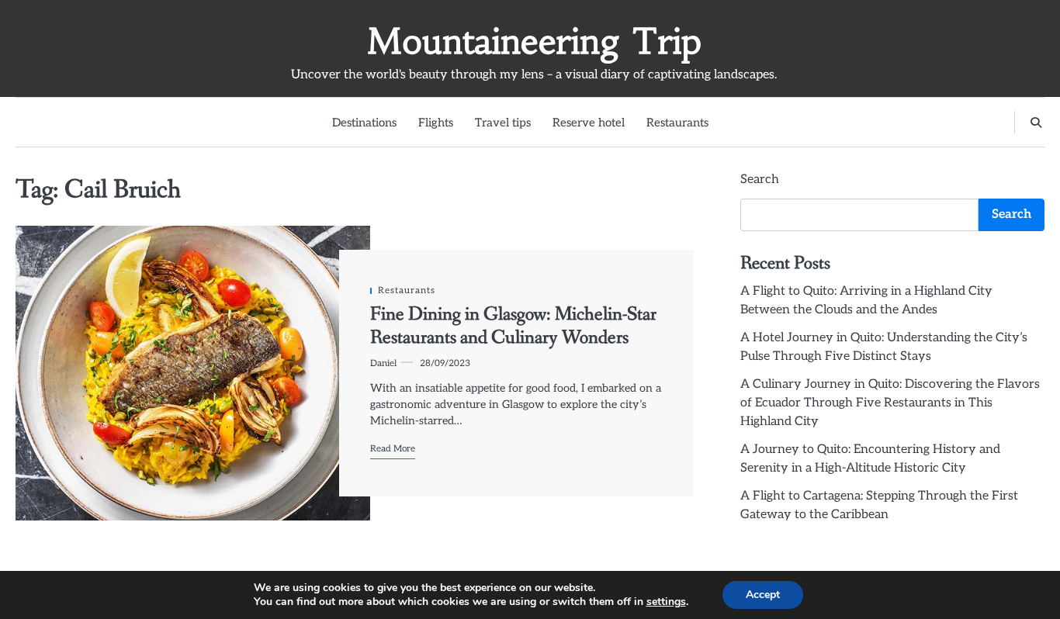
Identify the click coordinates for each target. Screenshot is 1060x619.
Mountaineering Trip (534, 41)
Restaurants (677, 123)
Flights (435, 123)
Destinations (364, 123)
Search (759, 179)
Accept (763, 594)
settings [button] (666, 601)
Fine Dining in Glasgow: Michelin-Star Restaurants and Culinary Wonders (513, 326)
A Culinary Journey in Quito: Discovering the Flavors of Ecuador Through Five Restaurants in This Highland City (890, 403)
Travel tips (503, 123)
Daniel (383, 363)
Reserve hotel (589, 123)
